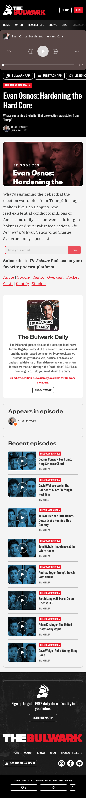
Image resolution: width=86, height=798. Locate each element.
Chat (65, 25)
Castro (39, 277)
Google (23, 277)
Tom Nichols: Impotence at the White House (57, 548)
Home (6, 25)
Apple (8, 277)
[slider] (38, 65)
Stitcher (39, 283)
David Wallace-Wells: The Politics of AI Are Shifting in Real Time (56, 490)
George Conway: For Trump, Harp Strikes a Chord (55, 461)
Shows (53, 25)
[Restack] (53, 787)
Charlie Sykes (19, 127)
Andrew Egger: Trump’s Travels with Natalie (57, 574)
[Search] (5, 752)
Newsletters (36, 25)
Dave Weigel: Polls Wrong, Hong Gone (58, 652)
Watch (19, 25)
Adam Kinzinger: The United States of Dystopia (55, 626)
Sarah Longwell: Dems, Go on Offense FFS (56, 600)
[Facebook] (70, 763)
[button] (9, 51)
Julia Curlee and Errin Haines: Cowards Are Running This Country (56, 520)
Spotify (22, 283)
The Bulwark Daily (17, 85)
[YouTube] (79, 763)
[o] (22, 461)
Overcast (55, 277)
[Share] (73, 787)
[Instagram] (61, 763)
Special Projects (71, 753)
